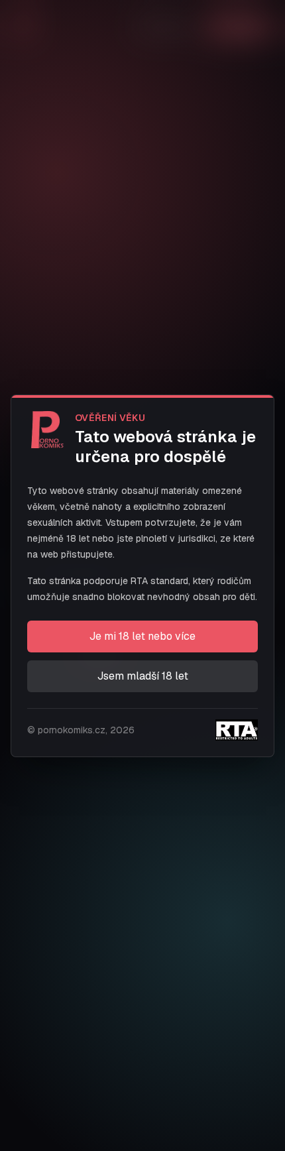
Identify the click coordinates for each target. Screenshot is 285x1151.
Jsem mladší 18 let (142, 676)
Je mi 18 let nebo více (142, 636)
